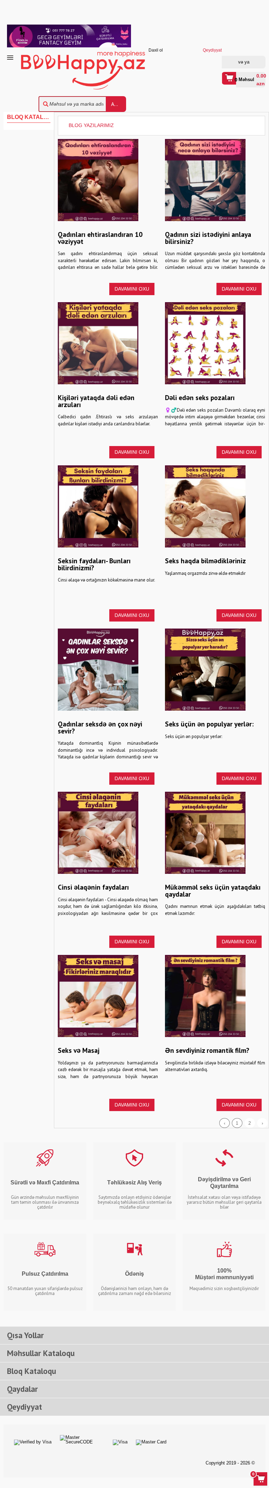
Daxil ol (234, 62)
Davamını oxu (132, 289)
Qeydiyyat (253, 62)
